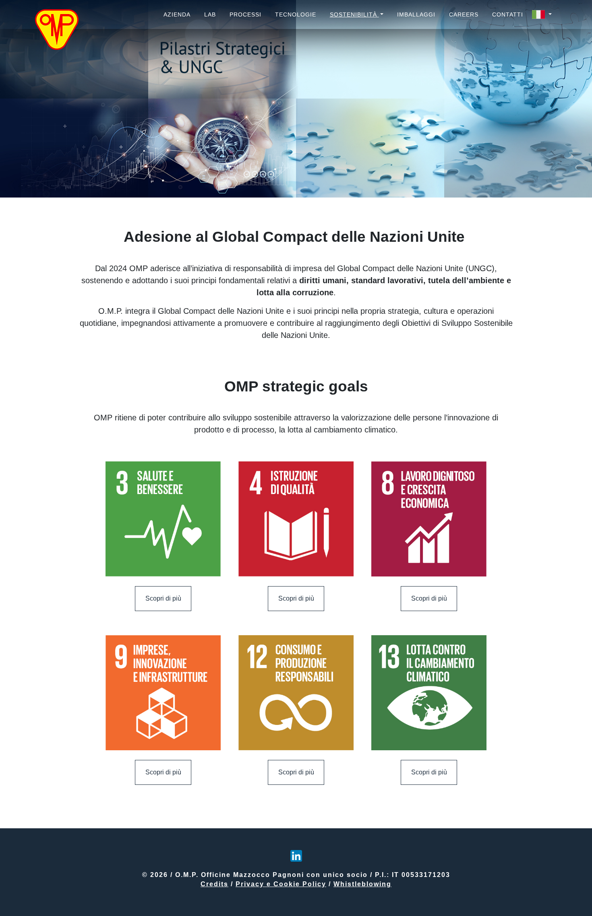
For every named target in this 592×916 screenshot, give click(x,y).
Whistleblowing (362, 884)
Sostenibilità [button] (354, 14)
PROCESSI (245, 14)
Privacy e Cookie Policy (281, 884)
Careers (463, 14)
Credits (214, 884)
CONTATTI (507, 14)
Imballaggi (416, 14)
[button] (542, 14)
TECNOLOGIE (295, 14)
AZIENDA (177, 14)
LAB (210, 14)
